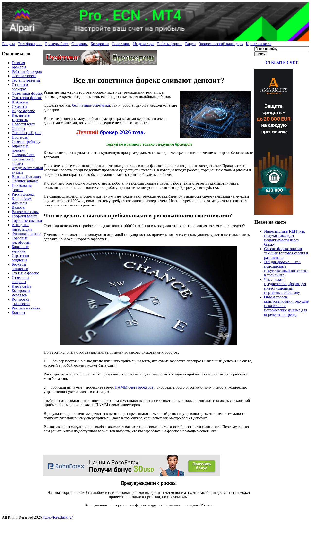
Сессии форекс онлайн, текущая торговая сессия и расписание (286, 253)
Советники (121, 44)
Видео (190, 44)
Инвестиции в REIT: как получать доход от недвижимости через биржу (284, 237)
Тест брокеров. (30, 44)
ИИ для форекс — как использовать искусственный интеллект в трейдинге (286, 268)
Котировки (100, 44)
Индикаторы (143, 44)
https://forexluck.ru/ (58, 517)
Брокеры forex (57, 44)
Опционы (79, 44)
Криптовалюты (258, 44)
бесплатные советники (91, 105)
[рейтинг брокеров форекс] (100, 63)
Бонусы (8, 44)
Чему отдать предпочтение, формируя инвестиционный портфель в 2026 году (285, 286)
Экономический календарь (221, 44)
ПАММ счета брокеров (134, 387)
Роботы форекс (169, 44)
